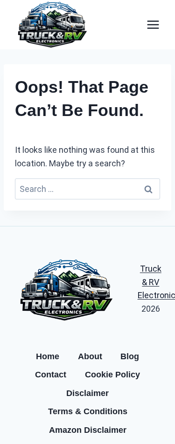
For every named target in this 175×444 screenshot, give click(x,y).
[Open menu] (153, 24)
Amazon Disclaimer (87, 430)
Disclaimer (87, 393)
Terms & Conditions (87, 411)
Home (47, 356)
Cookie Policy (112, 374)
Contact (50, 374)
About (90, 356)
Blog (129, 356)
